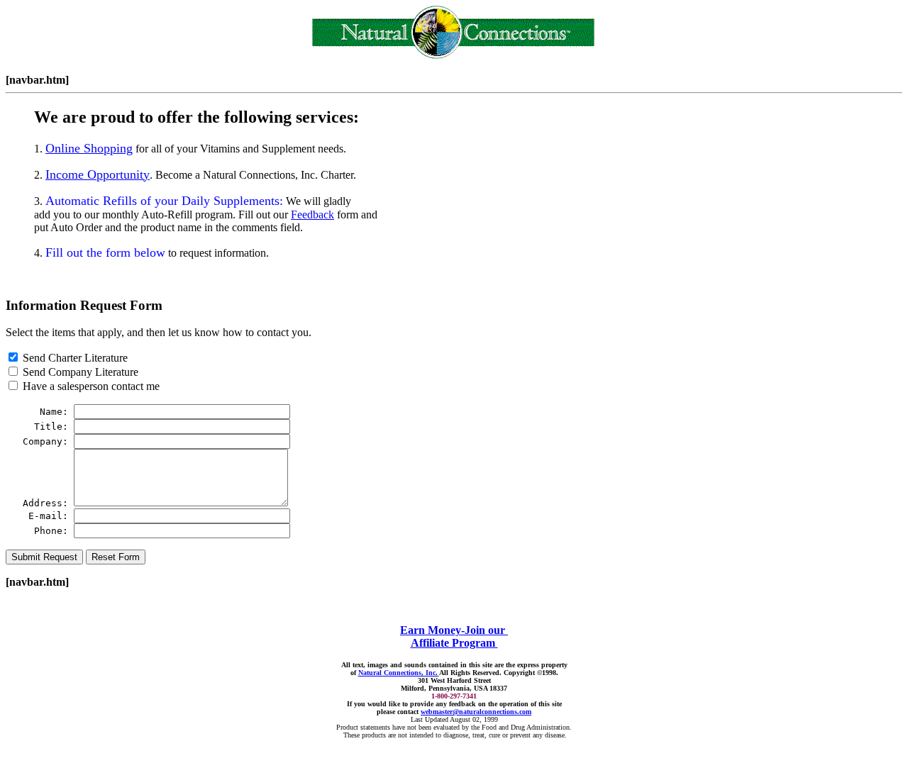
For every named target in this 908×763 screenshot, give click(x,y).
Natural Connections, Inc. (398, 672)
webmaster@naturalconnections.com (476, 711)
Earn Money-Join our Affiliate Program (454, 636)
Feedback (312, 214)
